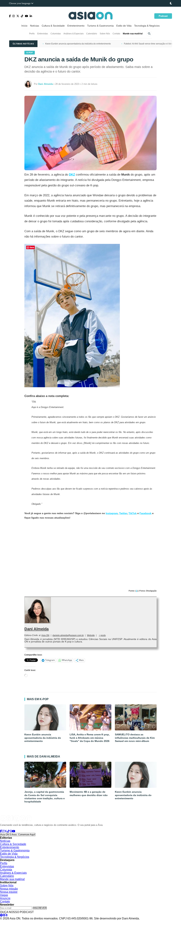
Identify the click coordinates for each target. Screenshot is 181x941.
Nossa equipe (8, 891)
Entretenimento (75, 25)
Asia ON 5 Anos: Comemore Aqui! (17, 834)
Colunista (6, 869)
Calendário (91, 33)
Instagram (112, 513)
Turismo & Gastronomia (100, 25)
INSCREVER (39, 908)
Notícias (34, 25)
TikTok (133, 513)
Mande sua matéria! (133, 33)
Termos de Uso (33, 922)
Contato (116, 33)
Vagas (4, 895)
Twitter (123, 513)
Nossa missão (9, 888)
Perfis (32, 33)
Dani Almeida (36, 629)
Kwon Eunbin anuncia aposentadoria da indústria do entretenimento (78, 43)
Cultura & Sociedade (53, 25)
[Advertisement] (90, 549)
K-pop (30, 53)
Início (24, 25)
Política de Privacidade (11, 922)
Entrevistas (42, 33)
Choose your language (20, 3)
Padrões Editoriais (52, 922)
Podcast (163, 16)
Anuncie (5, 898)
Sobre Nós (105, 33)
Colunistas (56, 33)
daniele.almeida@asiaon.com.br (68, 635)
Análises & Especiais (73, 33)
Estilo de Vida (124, 25)
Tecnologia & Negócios (147, 25)
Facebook (145, 513)
